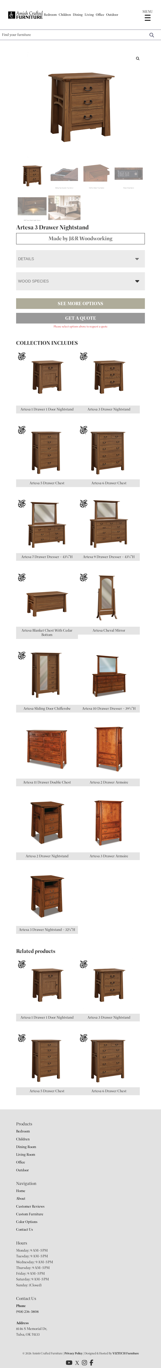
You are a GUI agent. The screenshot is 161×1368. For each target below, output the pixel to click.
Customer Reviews (30, 1206)
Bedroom (50, 15)
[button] (137, 58)
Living (89, 15)
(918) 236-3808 (27, 1311)
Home (20, 1191)
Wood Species (33, 281)
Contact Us (24, 1229)
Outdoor (112, 15)
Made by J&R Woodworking (80, 238)
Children (65, 15)
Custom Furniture (29, 1214)
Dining (78, 15)
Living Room (25, 1154)
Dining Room (26, 1147)
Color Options (27, 1222)
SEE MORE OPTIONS (80, 304)
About (20, 1198)
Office (100, 15)
